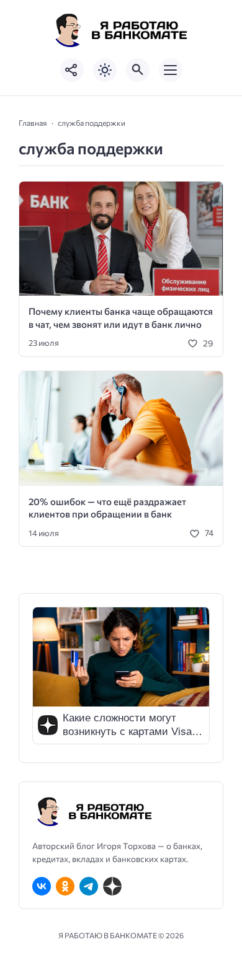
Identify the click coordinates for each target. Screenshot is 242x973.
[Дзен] (112, 886)
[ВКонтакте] (41, 886)
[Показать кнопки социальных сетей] (72, 70)
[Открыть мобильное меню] (170, 70)
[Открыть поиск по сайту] (138, 70)
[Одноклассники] (65, 886)
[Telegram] (88, 886)
